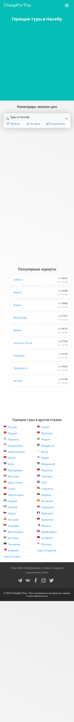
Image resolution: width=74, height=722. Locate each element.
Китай (12, 458)
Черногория (16, 495)
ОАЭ (44, 482)
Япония (46, 544)
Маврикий (48, 464)
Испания (46, 501)
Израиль (13, 439)
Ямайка (46, 495)
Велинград (40, 317)
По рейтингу (57, 123)
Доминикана (16, 451)
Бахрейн (13, 550)
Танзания (14, 544)
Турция (12, 433)
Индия (45, 439)
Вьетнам (46, 433)
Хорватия (47, 507)
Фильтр (15, 123)
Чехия (12, 513)
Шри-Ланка (15, 482)
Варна (40, 305)
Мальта (46, 525)
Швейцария (49, 532)
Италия (12, 507)
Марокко (47, 470)
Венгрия (13, 538)
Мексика (13, 476)
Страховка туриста (51, 8)
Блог (41, 14)
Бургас (40, 292)
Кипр (44, 451)
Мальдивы (15, 470)
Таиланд (46, 476)
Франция (47, 513)
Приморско (40, 368)
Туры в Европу (46, 550)
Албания (47, 538)
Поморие (40, 355)
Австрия (13, 519)
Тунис (11, 488)
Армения (47, 519)
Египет (45, 427)
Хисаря (40, 381)
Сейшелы (47, 488)
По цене (35, 123)
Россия (12, 427)
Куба (11, 464)
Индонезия (15, 445)
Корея (45, 458)
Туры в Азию (12, 556)
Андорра (13, 525)
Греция (12, 501)
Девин (40, 330)
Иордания (47, 445)
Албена (40, 280)
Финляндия (15, 532)
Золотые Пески (40, 343)
